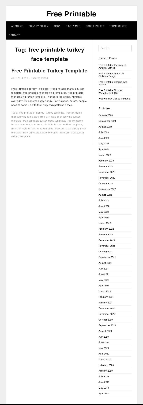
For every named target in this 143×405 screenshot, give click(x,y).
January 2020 (106, 370)
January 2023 (106, 166)
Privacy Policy (38, 25)
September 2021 (107, 257)
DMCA (57, 25)
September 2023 (107, 120)
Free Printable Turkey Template (49, 70)
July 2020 (104, 336)
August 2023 (105, 126)
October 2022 (106, 183)
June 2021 (104, 274)
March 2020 (105, 359)
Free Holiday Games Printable (114, 98)
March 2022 (105, 223)
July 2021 (104, 268)
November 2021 (107, 245)
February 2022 (106, 228)
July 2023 (104, 132)
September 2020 (107, 325)
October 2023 (106, 115)
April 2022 (104, 217)
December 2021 (107, 240)
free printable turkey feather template (59, 124)
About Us (17, 25)
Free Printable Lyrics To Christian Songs (111, 75)
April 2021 (104, 285)
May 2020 (104, 348)
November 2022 (107, 177)
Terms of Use (118, 25)
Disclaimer (73, 25)
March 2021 (105, 291)
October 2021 (106, 251)
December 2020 (107, 308)
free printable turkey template (41, 132)
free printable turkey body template (44, 120)
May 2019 (104, 387)
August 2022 (105, 194)
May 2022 (104, 211)
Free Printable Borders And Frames (113, 83)
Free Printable (71, 13)
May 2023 (104, 143)
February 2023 (106, 160)
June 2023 (104, 138)
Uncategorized (39, 78)
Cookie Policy (95, 25)
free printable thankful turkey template (41, 112)
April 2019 (104, 393)
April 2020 (104, 353)
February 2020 (106, 365)
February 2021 (106, 296)
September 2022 (107, 189)
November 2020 (107, 313)
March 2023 (105, 155)
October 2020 (106, 319)
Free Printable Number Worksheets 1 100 (110, 91)
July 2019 (104, 376)
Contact (14, 34)
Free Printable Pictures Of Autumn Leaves (112, 66)
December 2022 (107, 171)
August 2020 (105, 331)
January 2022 (106, 234)
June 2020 (104, 342)
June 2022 (104, 206)
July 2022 (104, 200)
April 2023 (104, 149)
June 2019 (104, 382)
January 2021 (106, 302)
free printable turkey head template (32, 128)
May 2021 (104, 279)
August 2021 (105, 262)
